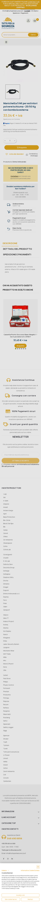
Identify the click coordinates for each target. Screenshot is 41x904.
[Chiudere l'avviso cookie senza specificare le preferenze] (38, 867)
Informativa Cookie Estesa (30, 870)
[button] (5, 870)
